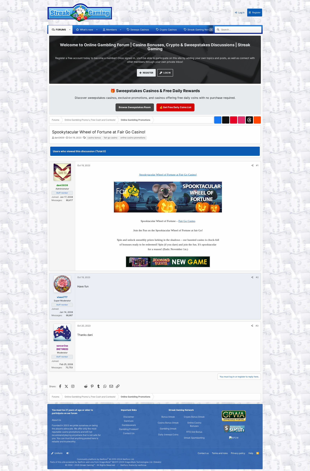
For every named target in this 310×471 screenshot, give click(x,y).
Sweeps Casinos (139, 29)
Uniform (58, 453)
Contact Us (128, 433)
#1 (257, 165)
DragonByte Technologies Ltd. (139, 462)
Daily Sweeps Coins (168, 434)
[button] (69, 29)
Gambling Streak (168, 428)
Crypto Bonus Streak (194, 416)
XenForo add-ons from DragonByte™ (95, 462)
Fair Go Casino (187, 221)
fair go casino (110, 137)
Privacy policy (238, 453)
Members (111, 29)
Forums (61, 29)
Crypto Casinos (168, 29)
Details (157, 462)
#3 (257, 325)
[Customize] (68, 453)
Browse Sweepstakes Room (135, 107)
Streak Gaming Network (200, 29)
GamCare (128, 421)
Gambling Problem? (128, 429)
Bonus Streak (168, 416)
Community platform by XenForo (105, 459)
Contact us (203, 453)
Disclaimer (128, 416)
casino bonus (94, 137)
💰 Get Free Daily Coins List (175, 107)
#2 (257, 277)
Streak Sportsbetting (194, 437)
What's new (86, 29)
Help (250, 453)
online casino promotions (132, 137)
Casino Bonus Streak (168, 422)
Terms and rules (220, 453)
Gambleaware (129, 425)
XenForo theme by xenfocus (133, 465)
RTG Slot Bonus (194, 431)
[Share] (252, 165)
